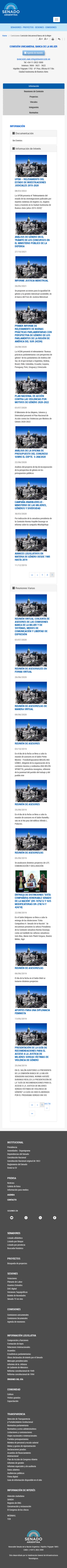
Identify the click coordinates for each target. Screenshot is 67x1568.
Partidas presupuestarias (18, 1439)
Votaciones (12, 1278)
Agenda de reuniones (16, 1321)
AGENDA (11, 1194)
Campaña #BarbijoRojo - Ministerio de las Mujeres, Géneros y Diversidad (31, 505)
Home (4, 35)
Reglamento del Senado (17, 1164)
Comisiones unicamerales (18, 1314)
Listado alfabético (15, 1237)
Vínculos (33, 101)
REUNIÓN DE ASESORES (27, 743)
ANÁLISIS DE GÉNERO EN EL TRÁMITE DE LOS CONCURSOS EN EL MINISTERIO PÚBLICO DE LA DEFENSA (32, 241)
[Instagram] (26, 1217)
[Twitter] (40, 1217)
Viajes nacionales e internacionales (22, 1435)
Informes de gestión (15, 1462)
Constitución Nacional (16, 1157)
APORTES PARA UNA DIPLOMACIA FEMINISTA (32, 1011)
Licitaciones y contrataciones (19, 1432)
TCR (9, 1518)
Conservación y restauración (19, 1506)
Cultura (10, 1394)
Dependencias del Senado (18, 1154)
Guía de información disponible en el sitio (24, 1479)
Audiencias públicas (15, 1473)
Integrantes (34, 107)
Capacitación (12, 1401)
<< (32, 574)
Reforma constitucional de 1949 (20, 1370)
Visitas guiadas (13, 1397)
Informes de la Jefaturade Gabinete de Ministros (17, 1366)
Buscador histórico (15, 1248)
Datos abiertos (13, 1469)
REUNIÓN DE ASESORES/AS (29, 852)
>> (32, 1113)
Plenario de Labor (14, 1281)
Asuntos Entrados (14, 1285)
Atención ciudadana (15, 1496)
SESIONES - (40, 27)
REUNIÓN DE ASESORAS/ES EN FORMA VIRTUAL (31, 670)
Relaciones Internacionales (18, 1347)
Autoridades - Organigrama (18, 1150)
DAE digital (12, 1288)
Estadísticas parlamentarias (19, 1353)
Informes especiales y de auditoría (21, 1466)
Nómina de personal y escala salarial (22, 1442)
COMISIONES (50, 27)
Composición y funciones (17, 1340)
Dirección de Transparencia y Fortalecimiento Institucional (20, 1420)
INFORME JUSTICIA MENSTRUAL (31, 280)
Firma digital (12, 1476)
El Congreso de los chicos (18, 1509)
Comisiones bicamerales (17, 1318)
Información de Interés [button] (28, 148)
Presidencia (12, 1147)
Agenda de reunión (34, 52)
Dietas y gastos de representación (21, 1445)
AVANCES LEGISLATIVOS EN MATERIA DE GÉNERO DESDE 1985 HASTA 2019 (32, 556)
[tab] (33, 133)
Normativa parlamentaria (18, 1425)
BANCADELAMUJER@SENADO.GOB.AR (33, 59)
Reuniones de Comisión (34, 91)
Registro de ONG (14, 1502)
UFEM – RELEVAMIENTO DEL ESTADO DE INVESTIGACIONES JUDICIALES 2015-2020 (30, 182)
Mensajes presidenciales (17, 1360)
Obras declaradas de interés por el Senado (25, 1357)
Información (34, 86)
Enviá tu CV (12, 1167)
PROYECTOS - (29, 27)
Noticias (10, 1182)
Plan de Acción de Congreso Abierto (22, 1459)
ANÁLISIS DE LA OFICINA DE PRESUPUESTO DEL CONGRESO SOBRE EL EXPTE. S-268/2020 (31, 454)
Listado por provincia (16, 1244)
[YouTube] (11, 1217)
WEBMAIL (11, 1515)
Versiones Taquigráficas (17, 1292)
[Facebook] (54, 1217)
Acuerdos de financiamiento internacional (19, 1454)
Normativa (33, 112)
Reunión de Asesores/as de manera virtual (31, 707)
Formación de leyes (15, 1343)
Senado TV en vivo (15, 1298)
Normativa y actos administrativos (21, 1428)
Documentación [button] (25, 133)
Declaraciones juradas (16, 1449)
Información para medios (18, 1189)
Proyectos (34, 96)
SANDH (10, 1499)
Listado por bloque (15, 1241)
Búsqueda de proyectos (17, 1263)
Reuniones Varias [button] (25, 588)
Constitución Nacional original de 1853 (23, 1160)
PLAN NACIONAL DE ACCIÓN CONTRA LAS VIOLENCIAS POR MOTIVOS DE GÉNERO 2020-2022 (32, 399)
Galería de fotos (14, 1186)
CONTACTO (12, 1199)
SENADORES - (17, 27)
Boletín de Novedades (16, 1295)
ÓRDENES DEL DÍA (15, 1379)
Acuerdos (11, 1350)
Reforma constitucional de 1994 (20, 1374)
